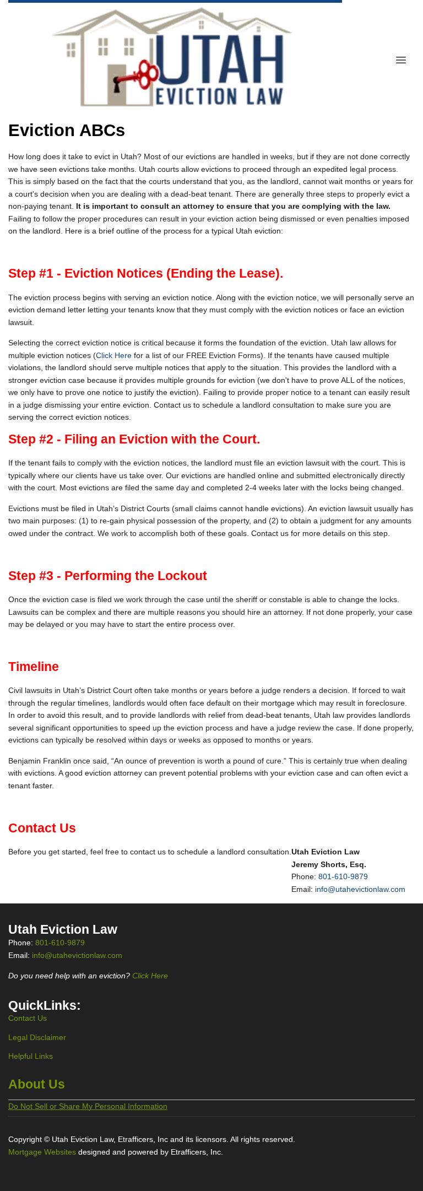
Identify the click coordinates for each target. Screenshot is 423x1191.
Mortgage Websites (43, 1151)
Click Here (114, 355)
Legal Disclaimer (37, 1037)
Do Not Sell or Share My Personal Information (87, 1106)
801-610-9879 (343, 876)
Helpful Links (30, 1056)
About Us (36, 1084)
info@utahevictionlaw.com (360, 889)
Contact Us (27, 1018)
